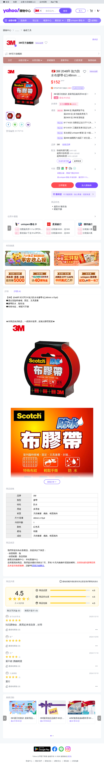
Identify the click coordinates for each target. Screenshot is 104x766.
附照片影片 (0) (31, 610)
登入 (81, 10)
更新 (69, 756)
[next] (94, 228)
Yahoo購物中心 (17, 11)
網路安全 (57, 761)
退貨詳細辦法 (38, 565)
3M (58, 144)
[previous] (9, 228)
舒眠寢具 (51, 60)
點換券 (24, 20)
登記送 (35, 20)
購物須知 (48, 761)
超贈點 (94, 20)
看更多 (58, 20)
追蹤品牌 (66, 144)
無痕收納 (92, 60)
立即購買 (62, 185)
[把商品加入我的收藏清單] (84, 71)
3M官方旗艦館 (15, 53)
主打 (10, 60)
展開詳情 (50, 481)
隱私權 (66, 761)
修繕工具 (27, 30)
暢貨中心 (47, 20)
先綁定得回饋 (78, 88)
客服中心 (29, 761)
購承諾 (95, 39)
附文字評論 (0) (13, 610)
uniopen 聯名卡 (78, 20)
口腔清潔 (78, 60)
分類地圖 (75, 761)
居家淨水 (65, 60)
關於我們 (38, 761)
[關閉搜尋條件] (40, 10)
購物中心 (7, 30)
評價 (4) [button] (17, 291)
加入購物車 (87, 185)
